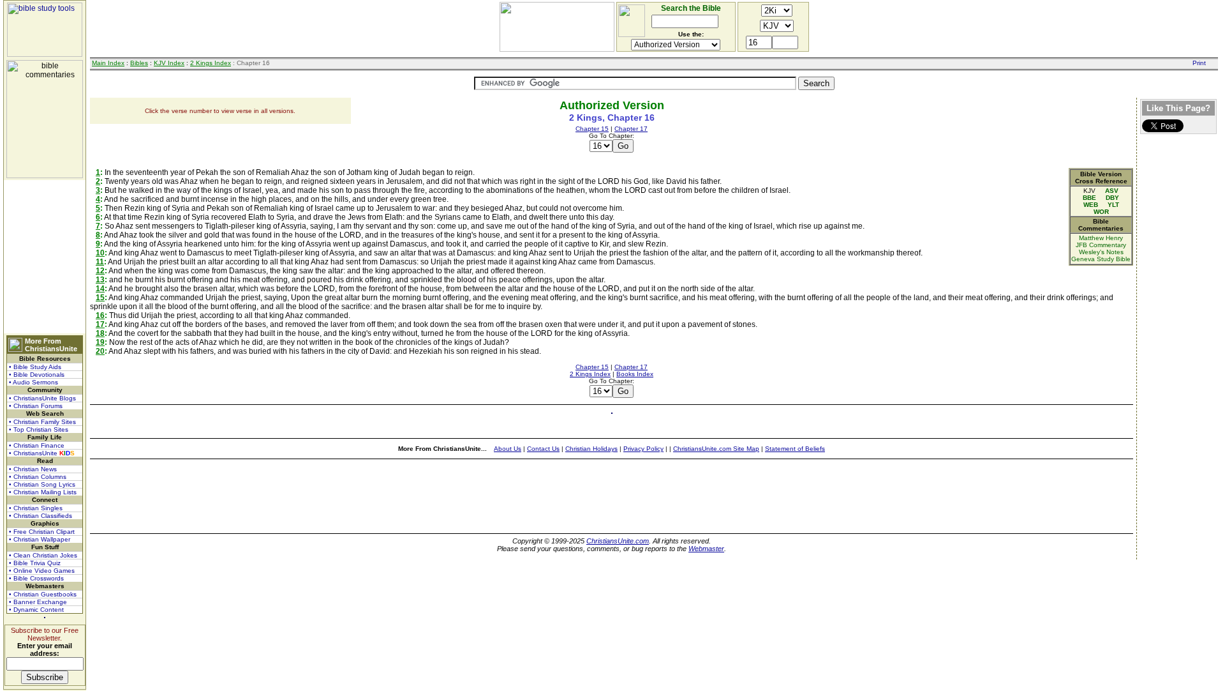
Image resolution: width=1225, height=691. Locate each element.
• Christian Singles (36, 508)
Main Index (108, 62)
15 (100, 297)
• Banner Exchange (38, 601)
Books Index (634, 373)
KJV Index (169, 62)
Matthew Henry (1101, 237)
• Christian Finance (36, 445)
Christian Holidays (591, 448)
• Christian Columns (37, 476)
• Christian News (33, 469)
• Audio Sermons (33, 382)
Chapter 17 (631, 128)
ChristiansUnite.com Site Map (716, 448)
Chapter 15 (592, 128)
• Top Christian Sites (38, 429)
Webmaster (706, 548)
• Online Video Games (42, 570)
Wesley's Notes (1101, 251)
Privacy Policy (643, 448)
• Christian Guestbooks (43, 594)
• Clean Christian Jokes (43, 555)
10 (100, 252)
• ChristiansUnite (42, 453)
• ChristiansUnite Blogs (42, 398)
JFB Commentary (1101, 244)
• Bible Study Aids (35, 366)
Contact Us (543, 448)
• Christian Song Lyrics (42, 484)
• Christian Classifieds (40, 515)
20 (100, 351)
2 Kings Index (210, 62)
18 (100, 333)
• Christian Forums (36, 405)
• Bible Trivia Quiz (35, 562)
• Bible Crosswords (36, 578)
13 (100, 279)
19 (100, 342)
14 (100, 288)
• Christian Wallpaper (39, 539)
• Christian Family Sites (42, 421)
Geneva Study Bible (1101, 258)
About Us (507, 448)
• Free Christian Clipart (42, 531)
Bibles (139, 62)
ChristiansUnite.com (617, 541)
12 (100, 270)
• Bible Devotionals (36, 374)
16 (100, 315)
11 (100, 261)
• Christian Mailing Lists (43, 492)
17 (100, 324)
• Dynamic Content (36, 609)
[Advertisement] (44, 256)
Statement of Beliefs (795, 448)
